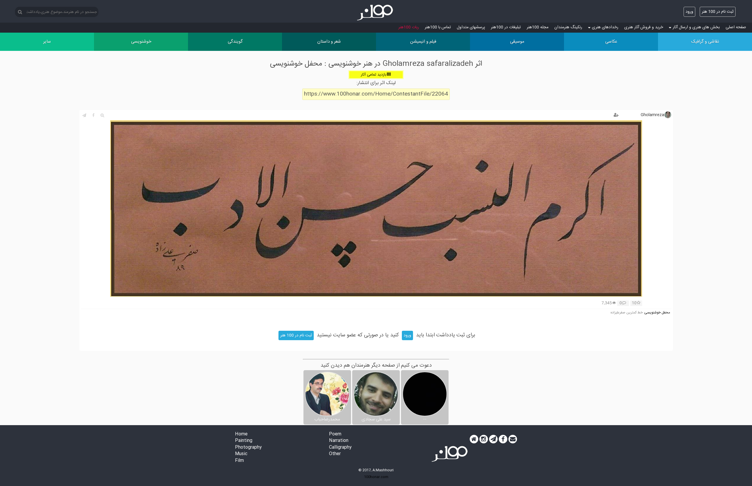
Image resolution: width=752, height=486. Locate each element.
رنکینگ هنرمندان (568, 27)
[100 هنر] (376, 12)
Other (335, 454)
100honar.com (376, 477)
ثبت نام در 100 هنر (717, 11)
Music (241, 454)
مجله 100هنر (537, 27)
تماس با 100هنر (438, 27)
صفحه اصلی (736, 27)
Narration (338, 440)
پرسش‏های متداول (471, 27)
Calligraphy (340, 447)
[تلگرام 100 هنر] (493, 439)
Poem (335, 434)
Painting (243, 440)
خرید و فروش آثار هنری (643, 27)
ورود (689, 11)
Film (239, 460)
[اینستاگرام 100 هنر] (483, 439)
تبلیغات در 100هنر (506, 27)
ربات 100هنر (408, 27)
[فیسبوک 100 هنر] (503, 439)
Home (241, 434)
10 (634, 303)
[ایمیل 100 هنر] (512, 439)
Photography (248, 447)
